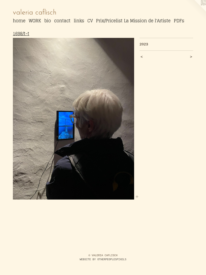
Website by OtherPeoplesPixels (103, 259)
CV (90, 20)
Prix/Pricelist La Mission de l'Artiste (133, 20)
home (19, 20)
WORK (35, 20)
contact (62, 20)
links (79, 20)
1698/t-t (21, 33)
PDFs (179, 20)
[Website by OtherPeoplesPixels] (195, 10)
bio (47, 20)
